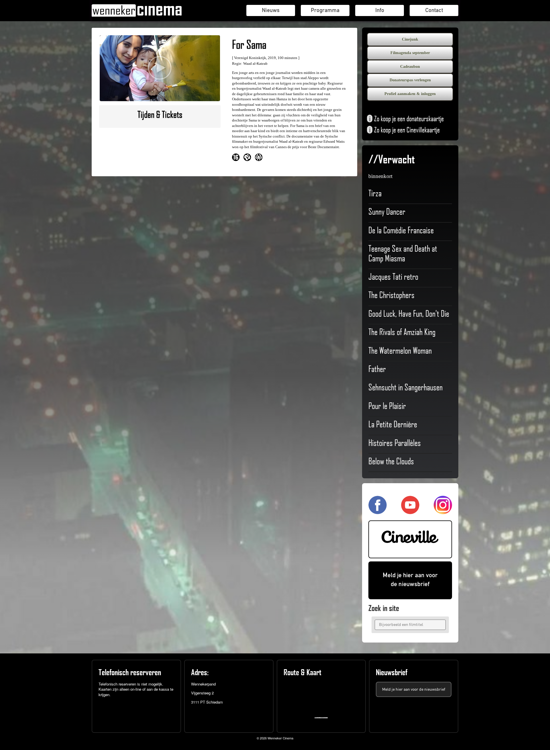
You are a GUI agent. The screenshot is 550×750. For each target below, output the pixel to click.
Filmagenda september (410, 53)
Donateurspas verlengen (410, 80)
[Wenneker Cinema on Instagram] (443, 511)
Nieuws (271, 10)
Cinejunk (410, 39)
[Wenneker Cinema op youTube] (410, 511)
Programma (325, 10)
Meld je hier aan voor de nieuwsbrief (410, 579)
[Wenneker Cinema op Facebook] (377, 511)
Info (379, 10)
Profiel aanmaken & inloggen (410, 94)
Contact (434, 10)
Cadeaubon (410, 66)
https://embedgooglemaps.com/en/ (322, 717)
